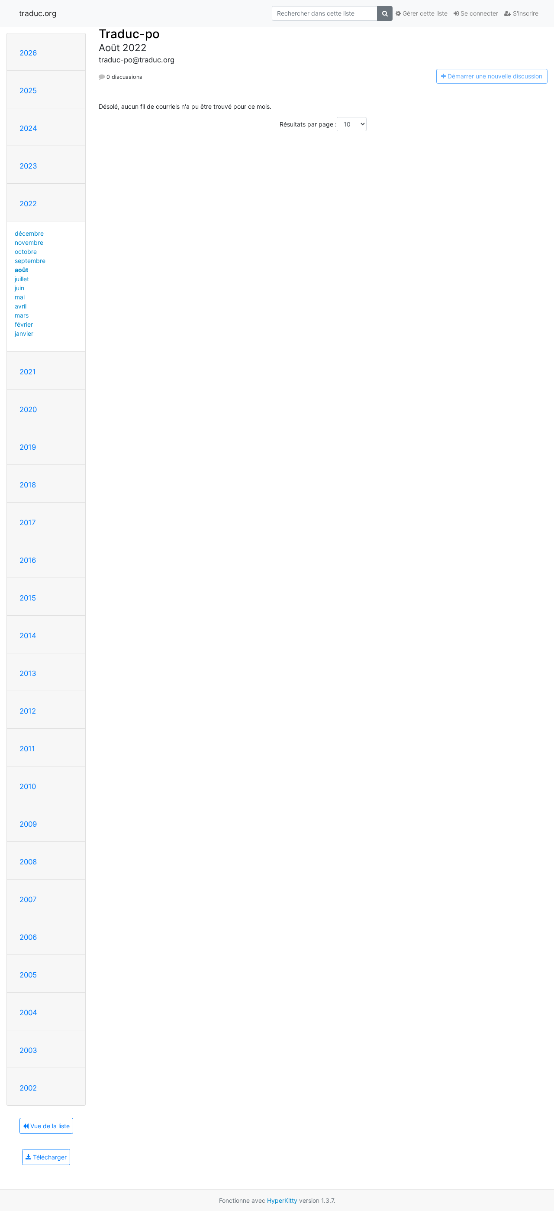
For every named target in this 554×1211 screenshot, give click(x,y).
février (24, 324)
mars (22, 315)
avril (20, 306)
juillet (22, 278)
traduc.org (38, 13)
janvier (24, 333)
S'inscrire (524, 13)
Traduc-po (129, 33)
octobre (26, 251)
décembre (29, 233)
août (21, 269)
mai (20, 297)
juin (19, 288)
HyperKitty (282, 1200)
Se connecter (478, 13)
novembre (29, 242)
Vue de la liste (49, 1126)
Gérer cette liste (424, 13)
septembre (30, 260)
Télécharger (49, 1157)
